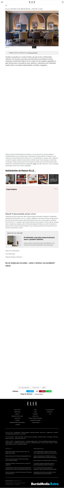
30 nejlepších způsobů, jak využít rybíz (22, 442)
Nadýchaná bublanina (22, 444)
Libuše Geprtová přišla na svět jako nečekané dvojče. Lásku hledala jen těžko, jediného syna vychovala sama (45, 452)
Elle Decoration (24, 387)
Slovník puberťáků (25, 432)
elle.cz (9, 245)
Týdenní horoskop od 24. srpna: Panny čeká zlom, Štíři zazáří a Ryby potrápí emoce (18, 473)
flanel (34, 163)
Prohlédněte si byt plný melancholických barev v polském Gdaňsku (39, 238)
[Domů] (32, 404)
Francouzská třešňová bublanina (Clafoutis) (48, 441)
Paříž (43, 387)
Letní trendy (23, 433)
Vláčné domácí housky (20, 441)
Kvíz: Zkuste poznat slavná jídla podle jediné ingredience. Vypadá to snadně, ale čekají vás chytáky (45, 468)
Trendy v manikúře (19, 436)
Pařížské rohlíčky (9, 442)
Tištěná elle (12, 5)
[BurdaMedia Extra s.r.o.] (45, 484)
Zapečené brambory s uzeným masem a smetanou (42, 442)
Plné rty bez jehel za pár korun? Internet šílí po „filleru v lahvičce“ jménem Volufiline (17, 459)
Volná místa (17, 418)
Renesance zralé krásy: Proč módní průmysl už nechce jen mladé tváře (17, 464)
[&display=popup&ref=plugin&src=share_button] (33, 47)
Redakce (7, 47)
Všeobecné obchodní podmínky (17, 422)
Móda (35, 409)
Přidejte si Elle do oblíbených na (23, 53)
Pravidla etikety (17, 432)
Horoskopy (49, 411)
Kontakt (17, 414)
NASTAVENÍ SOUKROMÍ (35, 420)
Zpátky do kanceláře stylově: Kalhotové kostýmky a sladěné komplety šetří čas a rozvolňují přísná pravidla (45, 456)
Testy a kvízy (43, 432)
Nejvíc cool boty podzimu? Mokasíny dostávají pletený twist (18, 456)
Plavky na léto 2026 (9, 438)
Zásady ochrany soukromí (35, 418)
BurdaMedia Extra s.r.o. (17, 480)
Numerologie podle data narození (12, 433)
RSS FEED (18, 424)
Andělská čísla (50, 432)
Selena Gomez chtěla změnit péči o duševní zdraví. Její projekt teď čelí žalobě (17, 452)
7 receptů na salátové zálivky (32, 441)
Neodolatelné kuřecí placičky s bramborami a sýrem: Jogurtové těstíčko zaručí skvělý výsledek (45, 473)
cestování (35, 387)
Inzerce (17, 420)
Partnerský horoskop (34, 432)
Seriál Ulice (55, 436)
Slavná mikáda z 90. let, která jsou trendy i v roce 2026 (45, 460)
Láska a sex (35, 416)
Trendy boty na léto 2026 (20, 438)
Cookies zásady (35, 422)
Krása (35, 411)
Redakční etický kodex (17, 416)
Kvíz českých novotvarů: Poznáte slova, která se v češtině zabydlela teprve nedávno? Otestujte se (44, 464)
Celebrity (35, 414)
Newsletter (17, 409)
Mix (50, 414)
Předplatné (17, 411)
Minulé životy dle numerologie (30, 436)
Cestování (56, 432)
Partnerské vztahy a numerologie (45, 436)
